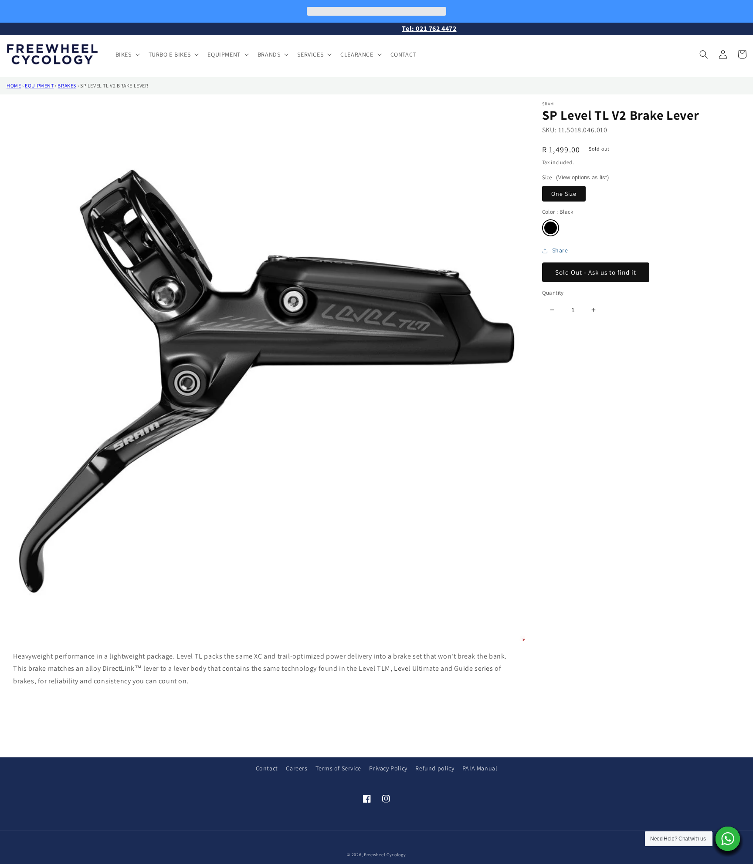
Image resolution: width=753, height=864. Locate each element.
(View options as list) (582, 177)
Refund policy (434, 768)
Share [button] (560, 250)
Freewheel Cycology (385, 854)
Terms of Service (338, 768)
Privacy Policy (388, 768)
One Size (564, 194)
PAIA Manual (480, 768)
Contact (267, 768)
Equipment (39, 85)
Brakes (67, 85)
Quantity (553, 292)
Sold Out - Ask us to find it (595, 272)
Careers (296, 768)
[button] (126, 54)
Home (14, 85)
